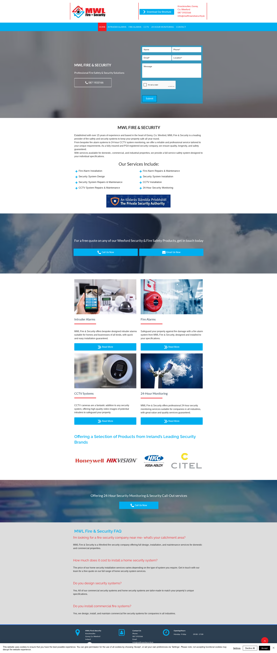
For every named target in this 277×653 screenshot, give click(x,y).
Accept (264, 648)
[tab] (139, 577)
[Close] (273, 648)
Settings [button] (236, 648)
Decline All (250, 648)
